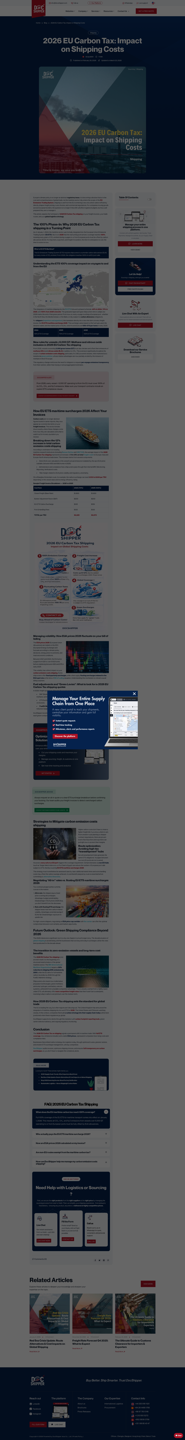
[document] (92, 720)
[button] (134, 694)
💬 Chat (178, 1435)
